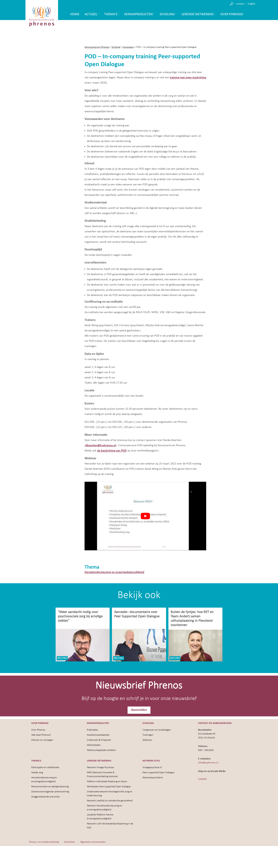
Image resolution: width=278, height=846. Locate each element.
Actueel (91, 14)
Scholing (167, 14)
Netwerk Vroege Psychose (100, 767)
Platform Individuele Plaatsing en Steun (107, 781)
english (251, 3)
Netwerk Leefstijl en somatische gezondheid (109, 800)
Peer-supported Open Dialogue (158, 772)
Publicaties (92, 730)
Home (74, 14)
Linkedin (202, 779)
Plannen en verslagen (42, 740)
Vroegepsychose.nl (152, 767)
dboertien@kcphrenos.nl (100, 445)
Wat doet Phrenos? (41, 735)
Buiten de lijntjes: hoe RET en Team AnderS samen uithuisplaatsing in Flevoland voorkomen (192, 618)
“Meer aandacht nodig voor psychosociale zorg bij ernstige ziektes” (80, 616)
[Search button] (232, 3)
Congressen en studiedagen (156, 730)
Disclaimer (69, 842)
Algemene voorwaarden (92, 842)
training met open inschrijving (188, 77)
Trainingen (147, 735)
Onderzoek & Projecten (99, 740)
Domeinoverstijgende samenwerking (50, 791)
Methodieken (94, 745)
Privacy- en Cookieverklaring (44, 842)
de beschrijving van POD (112, 450)
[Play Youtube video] (145, 516)
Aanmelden (139, 710)
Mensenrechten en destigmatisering (50, 786)
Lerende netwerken (197, 14)
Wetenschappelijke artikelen (101, 750)
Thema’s (110, 14)
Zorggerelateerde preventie (45, 796)
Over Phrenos (231, 14)
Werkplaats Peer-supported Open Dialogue (109, 786)
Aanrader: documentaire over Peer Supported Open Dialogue (137, 614)
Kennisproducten (138, 14)
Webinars (147, 740)
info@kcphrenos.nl (208, 762)
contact (240, 3)
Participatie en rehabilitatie (45, 767)
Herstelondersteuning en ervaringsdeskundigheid (114, 572)
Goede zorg (37, 772)
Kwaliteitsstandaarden (98, 735)
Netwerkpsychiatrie (152, 777)
